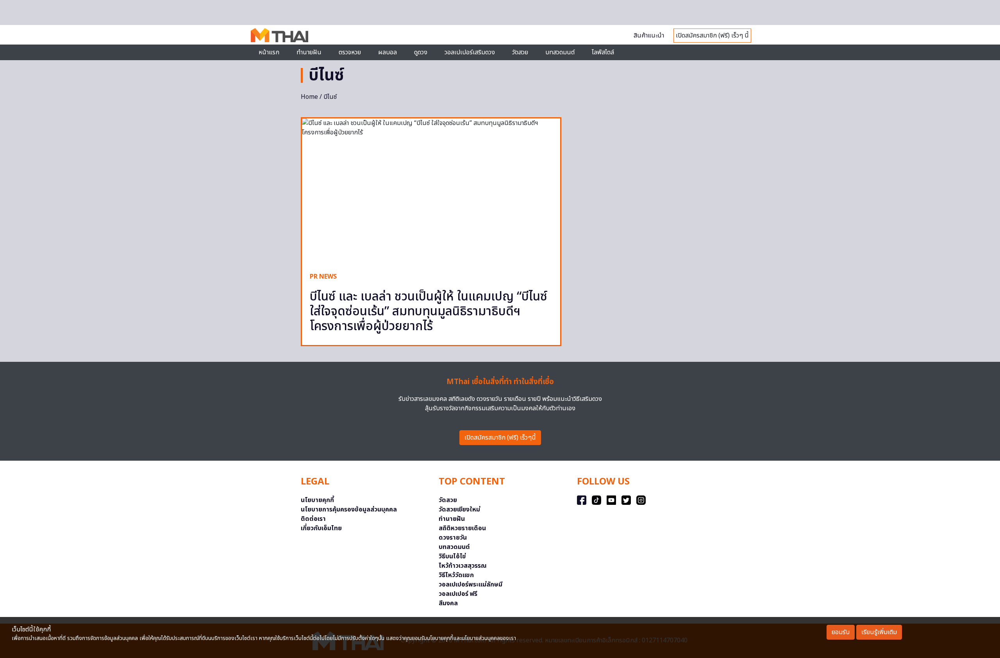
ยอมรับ (841, 632)
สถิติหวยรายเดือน (462, 528)
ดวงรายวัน (453, 537)
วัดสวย (520, 52)
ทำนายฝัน (308, 52)
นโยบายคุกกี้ (317, 500)
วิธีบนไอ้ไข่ (452, 556)
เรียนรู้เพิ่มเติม (879, 632)
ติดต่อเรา (313, 519)
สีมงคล (448, 603)
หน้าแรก (269, 52)
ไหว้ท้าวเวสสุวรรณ (463, 565)
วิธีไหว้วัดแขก (456, 575)
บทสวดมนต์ (560, 52)
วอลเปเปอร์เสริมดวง (470, 52)
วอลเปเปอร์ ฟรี (458, 594)
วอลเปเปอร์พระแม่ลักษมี (470, 584)
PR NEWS (323, 276)
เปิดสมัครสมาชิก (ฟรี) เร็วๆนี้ (500, 437)
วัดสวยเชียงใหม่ (459, 509)
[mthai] (279, 34)
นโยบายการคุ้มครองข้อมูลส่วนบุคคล (349, 509)
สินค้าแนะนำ (649, 35)
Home (309, 97)
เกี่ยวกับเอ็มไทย (321, 528)
